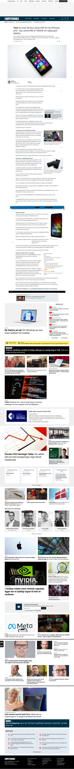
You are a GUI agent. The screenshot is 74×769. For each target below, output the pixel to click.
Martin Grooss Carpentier (28, 528)
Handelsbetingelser (61, 763)
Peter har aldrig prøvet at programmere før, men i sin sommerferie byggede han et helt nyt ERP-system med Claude (22, 744)
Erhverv (36, 18)
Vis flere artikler (55, 337)
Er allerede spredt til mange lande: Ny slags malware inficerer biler (23, 735)
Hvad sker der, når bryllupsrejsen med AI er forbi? (35, 296)
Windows (54, 307)
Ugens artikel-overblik (32, 758)
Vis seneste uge (64, 337)
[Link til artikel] (26, 315)
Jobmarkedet (55, 331)
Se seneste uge (36, 751)
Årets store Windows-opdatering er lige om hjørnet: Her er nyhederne (53, 739)
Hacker (53, 324)
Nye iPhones (11, 22)
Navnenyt (29, 763)
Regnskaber (7, 586)
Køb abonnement (63, 1)
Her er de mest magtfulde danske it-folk (23, 22)
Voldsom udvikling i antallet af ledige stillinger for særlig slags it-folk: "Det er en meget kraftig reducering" (58, 334)
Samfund (52, 18)
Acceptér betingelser (29, 610)
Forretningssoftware (9, 712)
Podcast (29, 760)
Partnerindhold (45, 761)
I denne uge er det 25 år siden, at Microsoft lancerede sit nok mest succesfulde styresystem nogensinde (54, 748)
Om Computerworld (11, 1)
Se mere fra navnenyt (36, 533)
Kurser (25, 1)
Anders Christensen (61, 528)
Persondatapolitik (60, 758)
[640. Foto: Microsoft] (56, 225)
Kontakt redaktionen (32, 764)
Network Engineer (10, 473)
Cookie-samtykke (60, 760)
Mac (39, 633)
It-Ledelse (44, 18)
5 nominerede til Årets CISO (39, 22)
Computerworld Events (46, 760)
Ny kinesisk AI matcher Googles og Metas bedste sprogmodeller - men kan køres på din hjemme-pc (58, 321)
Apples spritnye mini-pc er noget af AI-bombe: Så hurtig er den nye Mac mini (22, 748)
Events (21, 1)
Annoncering (44, 1)
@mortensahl (30, 82)
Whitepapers (44, 763)
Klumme (50, 440)
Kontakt (56, 1)
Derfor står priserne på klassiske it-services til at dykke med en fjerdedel (54, 743)
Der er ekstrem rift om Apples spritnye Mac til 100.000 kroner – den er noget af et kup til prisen (23, 739)
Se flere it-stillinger (36, 485)
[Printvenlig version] (59, 41)
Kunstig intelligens (56, 317)
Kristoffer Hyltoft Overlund (12, 528)
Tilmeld (43, 608)
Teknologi (28, 18)
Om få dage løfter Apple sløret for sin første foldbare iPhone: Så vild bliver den (38, 343)
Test (53, 312)
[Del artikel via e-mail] (58, 41)
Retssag (6, 633)
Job (17, 1)
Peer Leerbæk (45, 528)
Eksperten (38, 1)
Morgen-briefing (51, 574)
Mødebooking (31, 1)
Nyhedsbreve (50, 1)
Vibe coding (7, 368)
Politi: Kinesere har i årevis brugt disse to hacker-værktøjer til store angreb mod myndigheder (58, 327)
